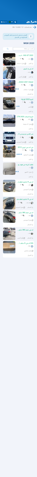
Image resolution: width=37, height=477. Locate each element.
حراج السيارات (28, 27)
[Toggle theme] (15, 21)
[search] (8, 48)
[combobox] (23, 48)
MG (14, 27)
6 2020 (18, 27)
